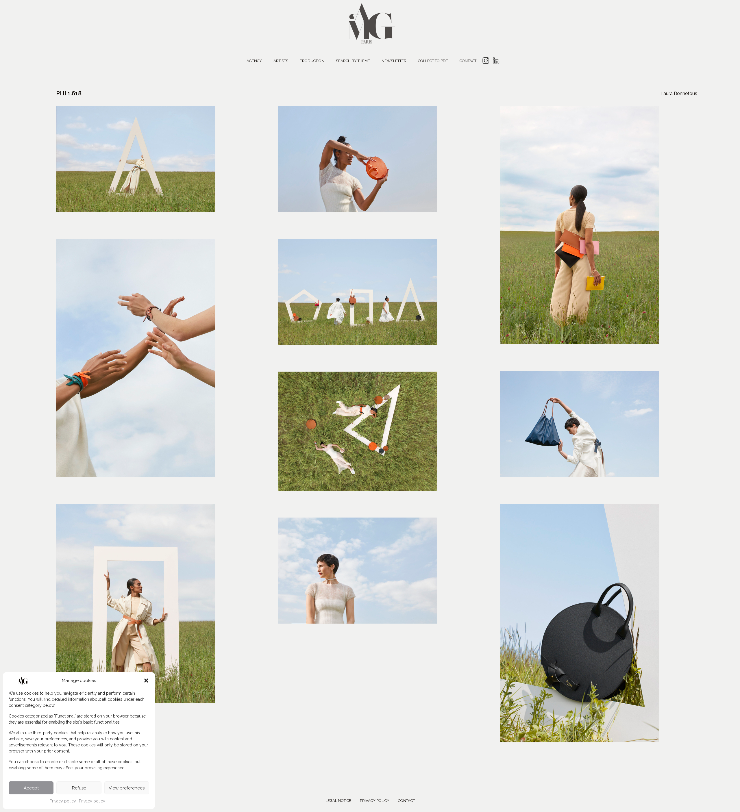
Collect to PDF (433, 61)
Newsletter (394, 61)
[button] (146, 680)
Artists (280, 61)
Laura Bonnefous (679, 93)
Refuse (79, 788)
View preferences (127, 788)
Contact (468, 61)
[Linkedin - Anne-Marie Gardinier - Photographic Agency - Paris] (496, 61)
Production (312, 61)
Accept (31, 788)
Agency (254, 61)
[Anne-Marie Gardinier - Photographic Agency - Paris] (370, 22)
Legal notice (338, 800)
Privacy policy (63, 801)
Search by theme (353, 61)
